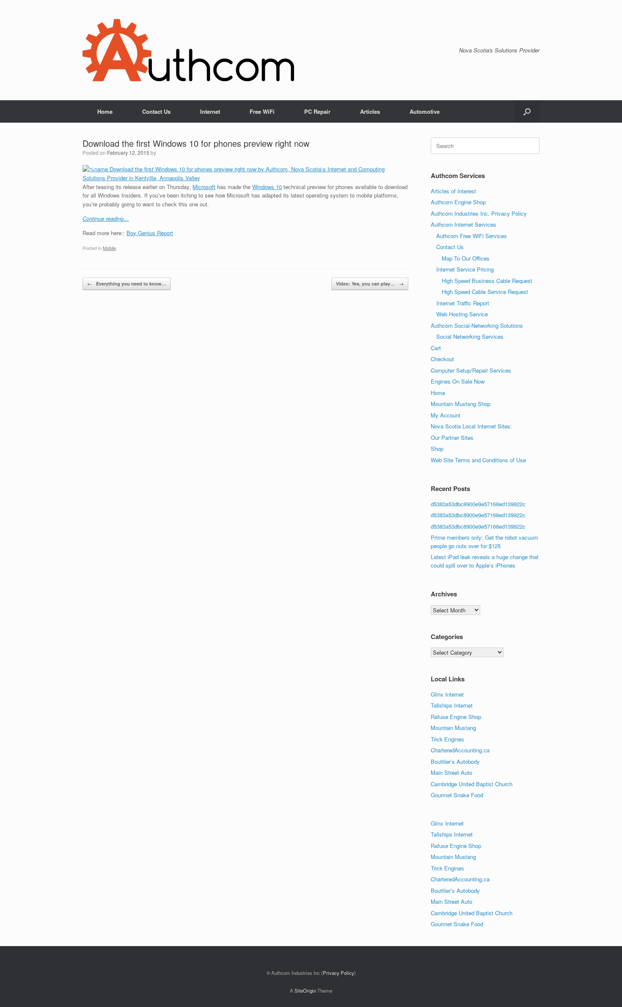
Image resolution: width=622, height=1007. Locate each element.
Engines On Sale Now (457, 381)
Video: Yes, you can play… (370, 283)
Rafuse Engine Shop (456, 717)
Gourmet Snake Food (457, 795)
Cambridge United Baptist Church (471, 784)
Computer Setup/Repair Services (471, 370)
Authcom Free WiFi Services (471, 236)
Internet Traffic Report (462, 303)
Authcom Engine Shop (458, 202)
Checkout (442, 359)
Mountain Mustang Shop (460, 404)
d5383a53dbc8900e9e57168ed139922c (478, 504)
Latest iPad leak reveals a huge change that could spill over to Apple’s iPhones (485, 561)
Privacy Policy (338, 972)
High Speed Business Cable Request (487, 281)
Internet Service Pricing (465, 269)
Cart (436, 348)
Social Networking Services (470, 336)
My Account (445, 415)
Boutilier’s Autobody (455, 761)
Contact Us (156, 111)
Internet (210, 111)
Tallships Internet (452, 705)
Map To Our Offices (466, 258)
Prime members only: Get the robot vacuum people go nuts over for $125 (484, 541)
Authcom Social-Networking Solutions (477, 325)
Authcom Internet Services (463, 224)
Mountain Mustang (453, 728)
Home (105, 111)
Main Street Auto (451, 772)
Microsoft (204, 187)
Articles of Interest (453, 191)
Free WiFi (262, 111)
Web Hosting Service (462, 314)
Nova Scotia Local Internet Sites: (471, 426)
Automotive (425, 111)
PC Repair (317, 111)
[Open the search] (527, 111)
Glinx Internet (447, 694)
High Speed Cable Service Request (485, 292)
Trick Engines (447, 739)
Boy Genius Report (150, 233)
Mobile (109, 247)
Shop (437, 449)
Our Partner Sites (452, 438)
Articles (370, 111)
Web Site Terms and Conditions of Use (478, 460)
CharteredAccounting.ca (460, 750)
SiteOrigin (305, 990)
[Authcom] (188, 50)
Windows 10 (267, 187)
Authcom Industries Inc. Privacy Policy (479, 213)
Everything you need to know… (126, 283)
